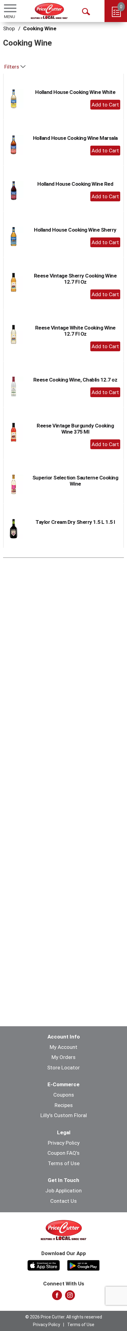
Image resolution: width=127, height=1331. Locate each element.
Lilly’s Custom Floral (63, 1115)
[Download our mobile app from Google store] (83, 1265)
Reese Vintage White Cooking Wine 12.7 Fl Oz (75, 331)
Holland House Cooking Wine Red (75, 184)
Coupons (63, 1095)
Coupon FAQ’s (63, 1153)
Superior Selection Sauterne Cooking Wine (75, 481)
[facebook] (57, 1297)
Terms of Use (64, 1163)
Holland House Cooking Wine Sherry (75, 230)
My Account (63, 1047)
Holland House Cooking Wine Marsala (75, 138)
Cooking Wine (39, 28)
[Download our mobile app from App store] (43, 1265)
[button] (105, 105)
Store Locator (63, 1067)
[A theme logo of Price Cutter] (49, 10)
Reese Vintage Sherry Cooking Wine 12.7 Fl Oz (75, 279)
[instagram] (70, 1297)
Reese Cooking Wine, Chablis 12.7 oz (75, 380)
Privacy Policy (64, 1143)
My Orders (63, 1057)
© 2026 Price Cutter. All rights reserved (63, 1316)
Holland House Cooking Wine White (75, 92)
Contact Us (63, 1201)
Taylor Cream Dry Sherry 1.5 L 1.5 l (75, 522)
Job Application (63, 1190)
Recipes (64, 1105)
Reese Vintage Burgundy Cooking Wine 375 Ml (75, 429)
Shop (9, 28)
